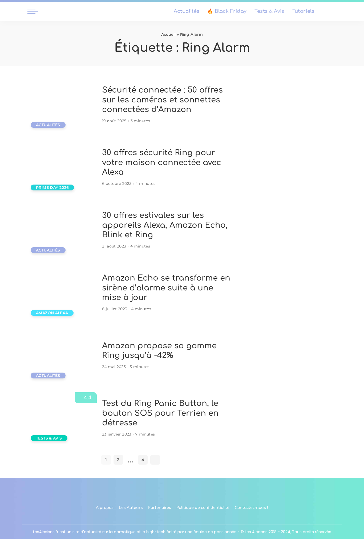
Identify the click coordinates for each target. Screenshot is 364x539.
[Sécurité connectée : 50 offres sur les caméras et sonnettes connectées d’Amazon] (62, 105)
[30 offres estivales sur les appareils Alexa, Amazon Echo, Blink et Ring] (62, 230)
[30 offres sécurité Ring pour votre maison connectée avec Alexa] (62, 168)
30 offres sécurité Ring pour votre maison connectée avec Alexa (161, 162)
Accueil (168, 34)
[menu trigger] (35, 11)
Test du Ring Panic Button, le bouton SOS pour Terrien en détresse (160, 413)
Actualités (48, 124)
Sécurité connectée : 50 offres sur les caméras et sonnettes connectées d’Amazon (162, 100)
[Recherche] (333, 11)
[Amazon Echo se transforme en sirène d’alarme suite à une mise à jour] (62, 293)
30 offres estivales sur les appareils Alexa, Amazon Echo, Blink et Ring (165, 225)
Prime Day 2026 (52, 187)
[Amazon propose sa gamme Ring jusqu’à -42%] (62, 356)
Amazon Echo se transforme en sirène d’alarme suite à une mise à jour (166, 288)
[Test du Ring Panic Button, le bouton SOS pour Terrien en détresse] (62, 418)
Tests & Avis (49, 438)
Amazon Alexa (52, 312)
